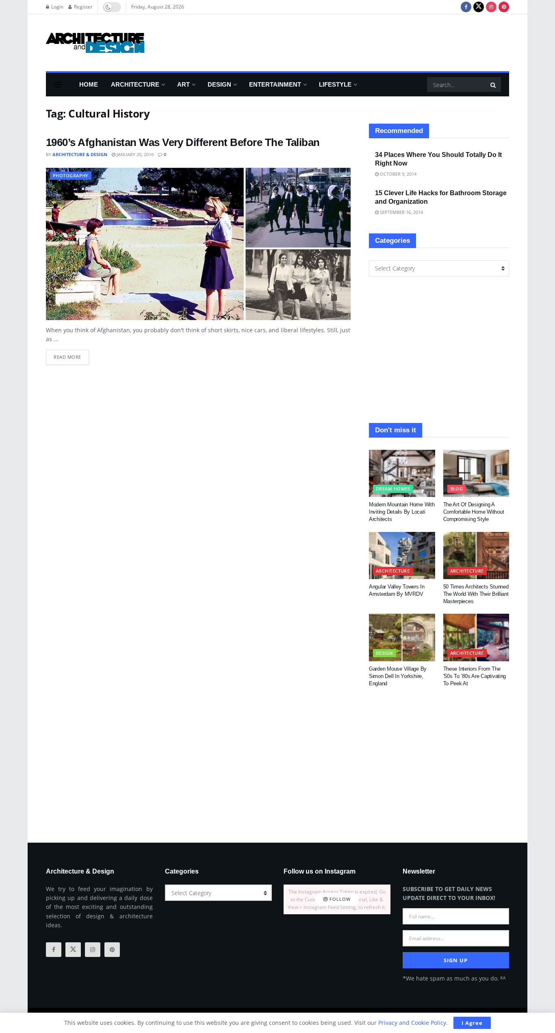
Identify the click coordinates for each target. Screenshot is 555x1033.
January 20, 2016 (134, 154)
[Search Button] (493, 84)
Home (88, 84)
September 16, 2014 (401, 212)
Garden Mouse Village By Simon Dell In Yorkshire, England (398, 676)
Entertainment (275, 84)
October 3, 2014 (397, 174)
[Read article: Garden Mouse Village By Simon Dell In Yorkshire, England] (402, 637)
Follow (339, 899)
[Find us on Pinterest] (504, 7)
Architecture (135, 84)
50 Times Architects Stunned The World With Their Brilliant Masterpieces (476, 594)
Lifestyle (335, 84)
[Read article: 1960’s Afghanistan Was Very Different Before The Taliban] (198, 244)
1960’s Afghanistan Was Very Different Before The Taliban (183, 142)
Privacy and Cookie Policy (412, 1022)
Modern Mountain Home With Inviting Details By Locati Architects (402, 511)
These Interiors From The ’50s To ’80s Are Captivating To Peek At (474, 676)
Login (56, 6)
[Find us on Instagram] (491, 7)
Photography (71, 175)
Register (83, 6)
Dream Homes (393, 489)
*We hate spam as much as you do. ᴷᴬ (454, 978)
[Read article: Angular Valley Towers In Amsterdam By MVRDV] (402, 555)
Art (183, 84)
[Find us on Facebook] (466, 7)
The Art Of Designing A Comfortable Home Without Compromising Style (473, 511)
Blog (456, 489)
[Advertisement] (361, 41)
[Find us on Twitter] (478, 7)
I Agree (472, 1022)
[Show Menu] (57, 84)
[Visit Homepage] (95, 43)
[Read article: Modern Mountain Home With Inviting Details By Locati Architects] (402, 473)
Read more (71, 355)
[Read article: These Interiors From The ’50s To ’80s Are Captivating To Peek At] (476, 637)
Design (219, 84)
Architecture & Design (79, 154)
